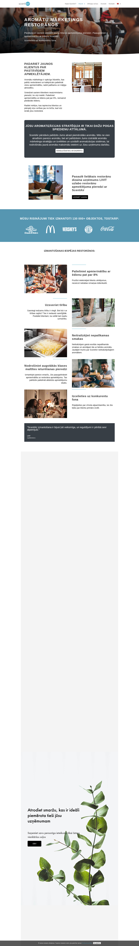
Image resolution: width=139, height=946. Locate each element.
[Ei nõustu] (137, 943)
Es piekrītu (97, 943)
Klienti (81, 4)
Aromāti (103, 4)
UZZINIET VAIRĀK (80, 197)
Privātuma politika (87, 943)
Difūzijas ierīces (92, 4)
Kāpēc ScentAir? (70, 4)
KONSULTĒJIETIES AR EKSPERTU (69, 151)
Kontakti (112, 4)
